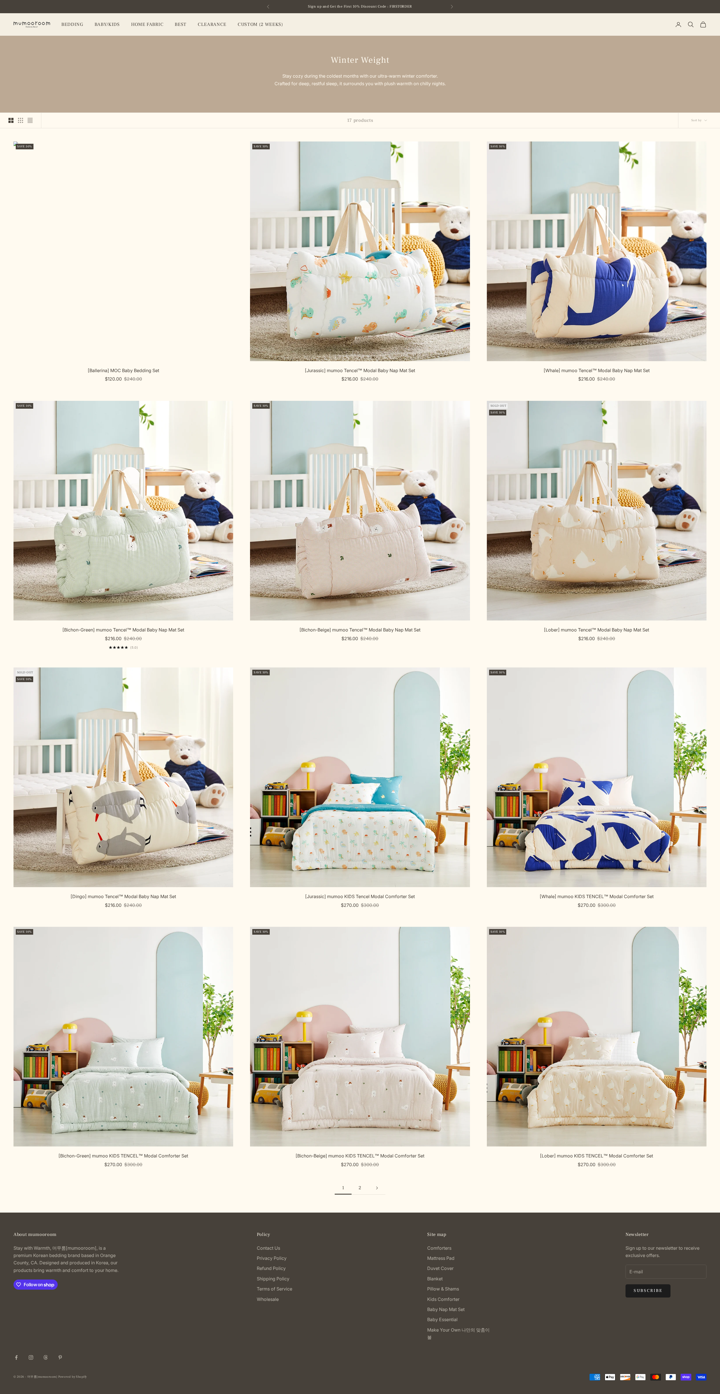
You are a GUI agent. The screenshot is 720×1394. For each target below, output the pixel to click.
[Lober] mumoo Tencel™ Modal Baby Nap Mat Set (596, 630)
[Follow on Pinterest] (60, 1357)
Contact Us (268, 1248)
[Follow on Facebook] (16, 1357)
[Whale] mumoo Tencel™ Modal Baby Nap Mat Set (597, 370)
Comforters (439, 1248)
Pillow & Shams (443, 1289)
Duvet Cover (440, 1268)
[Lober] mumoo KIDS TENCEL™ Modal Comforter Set (596, 1156)
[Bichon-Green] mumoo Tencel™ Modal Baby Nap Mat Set (123, 630)
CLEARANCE (212, 24)
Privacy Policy (272, 1258)
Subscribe (648, 1290)
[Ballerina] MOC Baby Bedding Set (123, 370)
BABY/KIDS (107, 24)
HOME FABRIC (147, 24)
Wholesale (268, 1299)
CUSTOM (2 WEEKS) (260, 24)
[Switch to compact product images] (30, 120)
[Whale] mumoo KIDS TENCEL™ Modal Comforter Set (597, 896)
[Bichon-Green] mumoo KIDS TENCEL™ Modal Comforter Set (123, 1156)
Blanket (435, 1278)
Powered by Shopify (72, 1377)
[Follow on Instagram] (31, 1357)
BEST (180, 24)
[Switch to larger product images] (11, 120)
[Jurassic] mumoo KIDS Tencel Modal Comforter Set (360, 896)
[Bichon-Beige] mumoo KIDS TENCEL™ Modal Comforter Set (360, 1156)
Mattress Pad (440, 1258)
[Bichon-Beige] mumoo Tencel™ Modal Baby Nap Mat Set (360, 630)
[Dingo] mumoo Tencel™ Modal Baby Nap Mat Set (123, 896)
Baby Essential (442, 1319)
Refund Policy (271, 1268)
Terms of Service (274, 1289)
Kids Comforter (443, 1299)
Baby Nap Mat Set (446, 1309)
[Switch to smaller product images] (20, 120)
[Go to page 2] (376, 1188)
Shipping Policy (273, 1278)
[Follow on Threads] (45, 1357)
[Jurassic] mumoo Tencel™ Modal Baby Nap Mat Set (360, 370)
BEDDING (72, 24)
